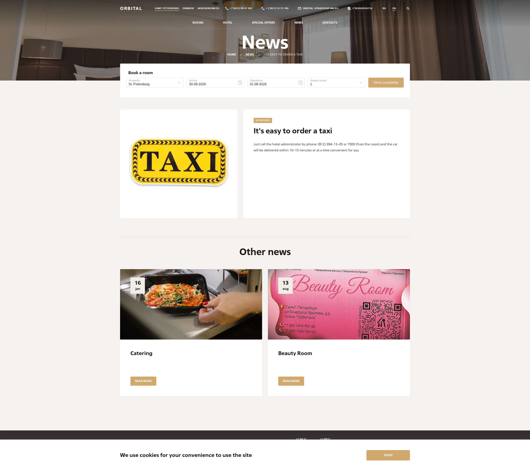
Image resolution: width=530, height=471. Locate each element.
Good (388, 455)
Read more (143, 381)
